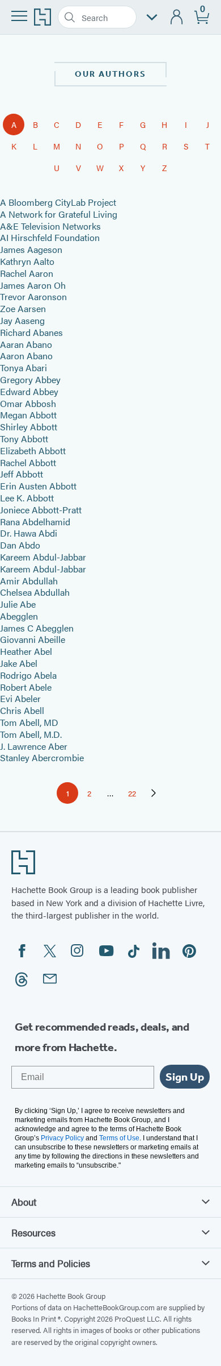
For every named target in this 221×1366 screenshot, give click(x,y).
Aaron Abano (26, 355)
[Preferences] (151, 17)
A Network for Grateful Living (58, 214)
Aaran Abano (26, 344)
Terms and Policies (50, 1263)
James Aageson (31, 249)
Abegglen (19, 615)
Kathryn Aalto (27, 261)
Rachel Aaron (26, 273)
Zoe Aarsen (23, 308)
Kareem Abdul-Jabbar (43, 556)
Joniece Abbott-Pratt (41, 509)
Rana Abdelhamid (35, 521)
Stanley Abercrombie (42, 757)
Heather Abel (26, 651)
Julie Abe (18, 604)
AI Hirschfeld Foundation (50, 237)
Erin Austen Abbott (38, 485)
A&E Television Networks (50, 225)
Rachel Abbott (28, 462)
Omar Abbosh (28, 403)
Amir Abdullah (29, 580)
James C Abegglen (37, 627)
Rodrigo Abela (28, 675)
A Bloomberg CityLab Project (58, 202)
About (23, 1202)
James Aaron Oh (33, 285)
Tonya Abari (23, 367)
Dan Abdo (20, 544)
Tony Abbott (24, 438)
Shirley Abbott (28, 426)
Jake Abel (18, 663)
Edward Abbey (29, 391)
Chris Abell (22, 710)
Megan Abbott (28, 414)
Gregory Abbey (30, 379)
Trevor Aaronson (33, 296)
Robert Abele (26, 687)
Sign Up (184, 1076)
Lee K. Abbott (27, 497)
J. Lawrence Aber (33, 746)
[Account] (177, 17)
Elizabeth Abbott (33, 450)
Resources (33, 1232)
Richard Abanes (31, 332)
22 (135, 795)
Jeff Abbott (21, 473)
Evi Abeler (20, 698)
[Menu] (19, 16)
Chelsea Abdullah (35, 592)
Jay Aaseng (22, 320)
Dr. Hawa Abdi (28, 532)
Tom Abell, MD (29, 722)
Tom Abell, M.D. (31, 734)
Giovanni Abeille (32, 639)
